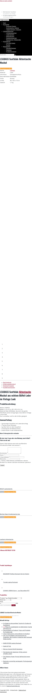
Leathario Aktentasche (7, 539)
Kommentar (4, 453)
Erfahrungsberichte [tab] (9, 384)
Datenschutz (22, 690)
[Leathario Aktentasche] (10, 538)
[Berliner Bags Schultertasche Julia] (10, 512)
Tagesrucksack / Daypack (13, 30)
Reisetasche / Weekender (13, 40)
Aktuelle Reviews (11, 48)
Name (2, 455)
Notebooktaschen (11, 38)
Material (2, 600)
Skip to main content (6, 1)
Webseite (2, 459)
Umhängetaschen (8, 31)
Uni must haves (10, 43)
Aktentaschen (10, 36)
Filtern (13, 605)
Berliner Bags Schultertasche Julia (10, 514)
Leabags (12, 70)
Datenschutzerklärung (13, 686)
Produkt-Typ (4, 598)
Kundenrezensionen (9, 387)
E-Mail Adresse (4, 457)
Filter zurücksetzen (5, 605)
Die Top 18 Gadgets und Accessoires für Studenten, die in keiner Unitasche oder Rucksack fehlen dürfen (17, 637)
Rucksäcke (6, 24)
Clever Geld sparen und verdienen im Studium (16, 634)
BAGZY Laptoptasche (6, 489)
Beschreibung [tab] (7, 382)
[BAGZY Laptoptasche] (10, 487)
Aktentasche (25, 392)
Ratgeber (9, 50)
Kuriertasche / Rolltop (12, 28)
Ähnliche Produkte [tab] (8, 386)
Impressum (3, 692)
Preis (1, 601)
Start (4, 23)
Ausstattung (6, 41)
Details (2, 492)
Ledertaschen (10, 35)
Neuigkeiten (6, 46)
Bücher (8, 45)
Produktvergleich (11, 52)
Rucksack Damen (11, 26)
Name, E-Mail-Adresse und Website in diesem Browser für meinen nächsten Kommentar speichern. (15, 461)
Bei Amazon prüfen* (6, 68)
